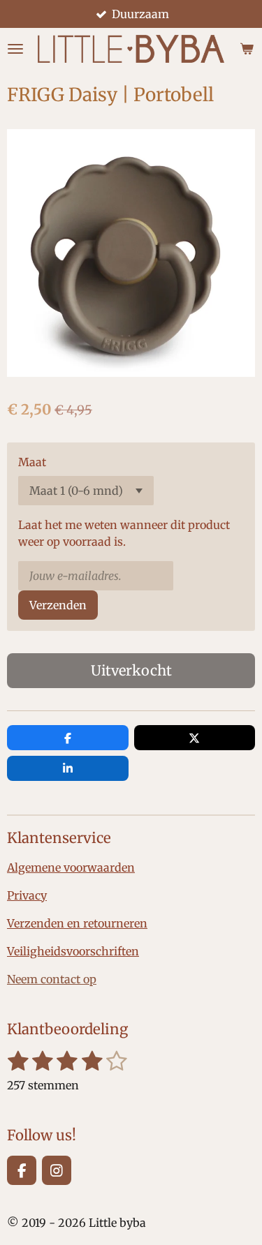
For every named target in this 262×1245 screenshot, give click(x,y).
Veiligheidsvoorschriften (73, 951)
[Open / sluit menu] (15, 49)
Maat (32, 462)
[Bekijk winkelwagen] (246, 49)
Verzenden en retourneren (77, 923)
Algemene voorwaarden (71, 867)
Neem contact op (51, 979)
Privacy (27, 895)
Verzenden (58, 605)
